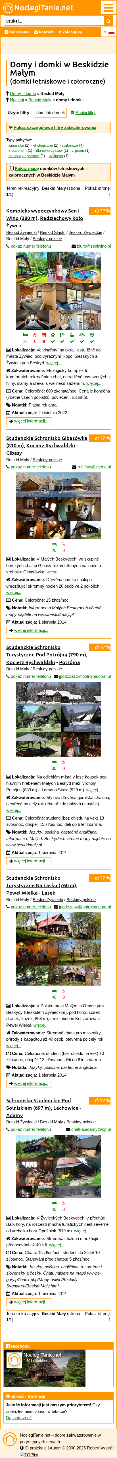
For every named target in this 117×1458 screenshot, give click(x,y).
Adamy (14, 1115)
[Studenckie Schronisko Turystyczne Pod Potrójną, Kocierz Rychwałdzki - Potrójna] (58, 719)
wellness (56, 156)
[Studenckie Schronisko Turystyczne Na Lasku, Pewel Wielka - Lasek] (58, 949)
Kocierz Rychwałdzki (50, 445)
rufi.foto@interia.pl (94, 466)
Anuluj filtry (86, 112)
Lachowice (65, 1107)
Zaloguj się (72, 32)
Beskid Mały (39, 99)
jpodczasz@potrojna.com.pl (85, 676)
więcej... (53, 362)
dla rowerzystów (49, 151)
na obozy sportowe (24, 156)
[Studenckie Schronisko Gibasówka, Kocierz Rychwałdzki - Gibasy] (58, 505)
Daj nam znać (19, 1417)
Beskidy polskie (47, 238)
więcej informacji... (31, 420)
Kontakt (46, 32)
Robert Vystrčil (100, 1447)
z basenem (18, 151)
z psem (78, 151)
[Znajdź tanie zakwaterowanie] (108, 20)
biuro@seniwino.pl (94, 246)
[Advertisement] (58, 45)
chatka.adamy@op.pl (91, 1129)
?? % (104, 210)
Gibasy (14, 452)
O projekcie (36, 1447)
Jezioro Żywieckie (85, 232)
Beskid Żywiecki (21, 232)
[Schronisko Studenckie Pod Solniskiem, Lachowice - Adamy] (58, 1166)
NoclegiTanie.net (35, 1435)
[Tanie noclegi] (10, 1439)
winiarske (16, 145)
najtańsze (70, 145)
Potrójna (69, 662)
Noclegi (17, 99)
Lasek (48, 892)
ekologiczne (43, 145)
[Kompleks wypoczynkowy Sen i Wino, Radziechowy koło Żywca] (58, 291)
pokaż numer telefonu (31, 246)
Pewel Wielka (22, 892)
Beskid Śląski (52, 232)
